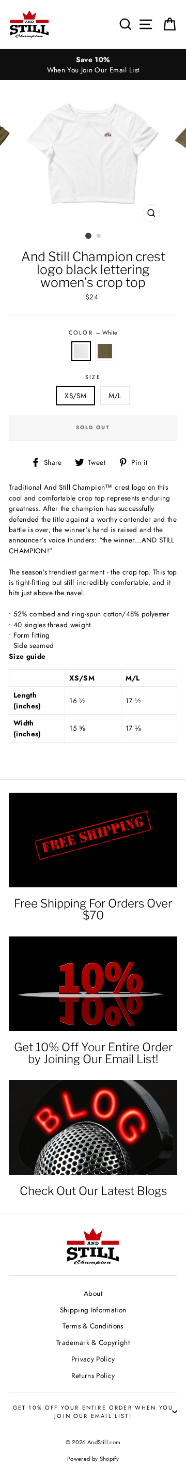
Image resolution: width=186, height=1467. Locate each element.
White (81, 351)
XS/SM (75, 395)
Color (93, 332)
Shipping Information (93, 1310)
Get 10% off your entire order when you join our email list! (93, 1411)
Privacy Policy (93, 1359)
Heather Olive (105, 351)
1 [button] (88, 236)
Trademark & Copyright (93, 1342)
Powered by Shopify (93, 1459)
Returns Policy (93, 1375)
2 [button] (99, 236)
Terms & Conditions (93, 1326)
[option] (93, 64)
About (93, 1293)
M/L (115, 395)
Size (93, 377)
